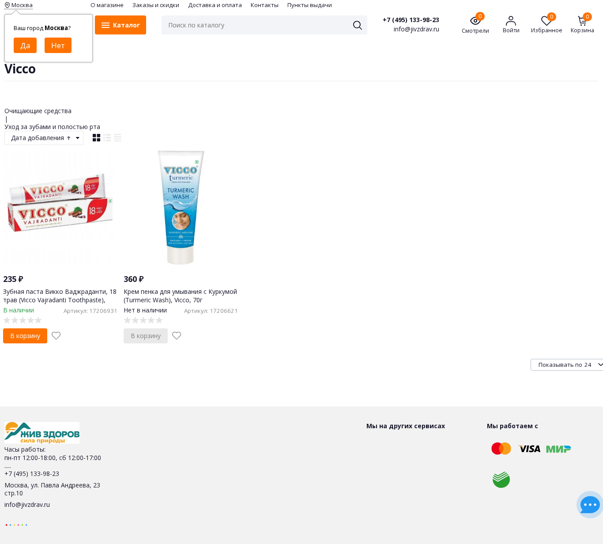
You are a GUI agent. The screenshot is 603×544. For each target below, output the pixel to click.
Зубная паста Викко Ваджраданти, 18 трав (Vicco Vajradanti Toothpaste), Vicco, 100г (60, 299)
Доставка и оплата (215, 5)
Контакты (265, 5)
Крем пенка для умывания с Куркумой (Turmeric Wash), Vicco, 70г (180, 295)
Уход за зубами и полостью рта (52, 126)
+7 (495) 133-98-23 (411, 20)
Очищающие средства (38, 111)
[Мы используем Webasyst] (16, 524)
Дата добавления (38, 137)
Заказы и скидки (155, 5)
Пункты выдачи (309, 5)
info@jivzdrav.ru (27, 504)
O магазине (107, 5)
